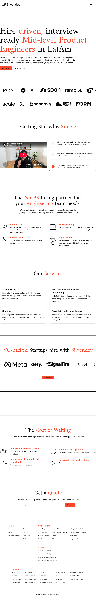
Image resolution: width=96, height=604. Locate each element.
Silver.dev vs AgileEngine (45, 554)
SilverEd (58, 576)
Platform (14, 576)
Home (10, 529)
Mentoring (59, 579)
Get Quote (70, 505)
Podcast (41, 572)
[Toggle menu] (91, 4)
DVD (24, 539)
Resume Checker (29, 576)
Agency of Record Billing (59, 532)
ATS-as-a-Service (57, 539)
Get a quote (5, 68)
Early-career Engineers (76, 572)
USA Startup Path (74, 576)
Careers (25, 529)
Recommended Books (45, 582)
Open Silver (26, 535)
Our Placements (42, 539)
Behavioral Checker (30, 579)
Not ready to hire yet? (21, 68)
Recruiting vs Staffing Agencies (47, 557)
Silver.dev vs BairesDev (45, 550)
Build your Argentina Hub (77, 529)
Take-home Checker (30, 582)
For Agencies (73, 535)
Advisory (54, 535)
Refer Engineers (16, 582)
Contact (10, 539)
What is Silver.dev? (14, 535)
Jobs (13, 572)
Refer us (25, 532)
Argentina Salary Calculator (78, 532)
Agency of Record (57, 529)
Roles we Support (43, 535)
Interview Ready (16, 579)
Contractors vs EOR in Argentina (47, 561)
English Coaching (61, 582)
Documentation (60, 572)
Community (42, 576)
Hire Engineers (42, 532)
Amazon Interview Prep (76, 579)
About (10, 532)
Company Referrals (75, 539)
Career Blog (43, 579)
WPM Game (28, 572)
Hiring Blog (41, 529)
